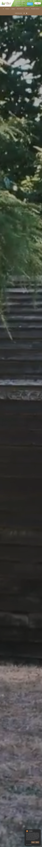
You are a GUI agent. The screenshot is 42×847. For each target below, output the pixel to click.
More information (29, 844)
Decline (37, 842)
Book (30, 3)
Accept (33, 842)
